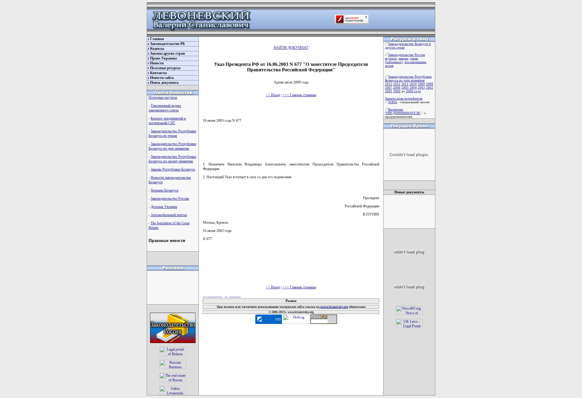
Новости (157, 63)
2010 (413, 84)
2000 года (413, 91)
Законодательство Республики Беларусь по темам (172, 133)
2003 (421, 87)
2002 (429, 87)
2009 (421, 84)
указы (414, 58)
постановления (415, 62)
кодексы (390, 58)
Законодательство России (170, 198)
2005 (405, 87)
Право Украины (163, 58)
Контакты (158, 73)
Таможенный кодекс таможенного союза (165, 108)
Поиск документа (164, 82)
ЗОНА (392, 102)
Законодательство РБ (167, 44)
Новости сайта (162, 78)
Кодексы (157, 48)
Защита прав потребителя (403, 98)
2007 (388, 87)
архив (389, 65)
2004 (413, 87)
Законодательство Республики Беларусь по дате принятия (172, 146)
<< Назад (273, 95)
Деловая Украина (164, 207)
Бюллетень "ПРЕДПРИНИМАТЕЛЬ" (403, 111)
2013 (388, 84)
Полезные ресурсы (165, 68)
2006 (396, 87)
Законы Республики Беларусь (173, 169)
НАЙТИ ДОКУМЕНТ (291, 48)
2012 (396, 84)
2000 (396, 91)
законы (403, 58)
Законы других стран (167, 53)
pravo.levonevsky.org (333, 306)
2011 (405, 84)
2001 (388, 91)
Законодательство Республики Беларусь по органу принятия (172, 159)
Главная (157, 39)
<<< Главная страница (299, 95)
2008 (429, 84)
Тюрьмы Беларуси (164, 190)
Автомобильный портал (169, 215)
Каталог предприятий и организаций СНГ (167, 120)
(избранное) (394, 62)
